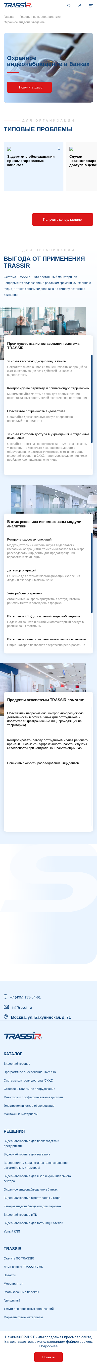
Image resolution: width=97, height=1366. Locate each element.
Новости (10, 1275)
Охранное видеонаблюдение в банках (30, 1189)
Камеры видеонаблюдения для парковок (32, 1206)
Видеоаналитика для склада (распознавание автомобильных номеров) (36, 1165)
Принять (48, 1357)
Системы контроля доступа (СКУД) (28, 1080)
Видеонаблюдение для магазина (27, 1154)
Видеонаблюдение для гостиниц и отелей (33, 1223)
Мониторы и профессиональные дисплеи (33, 1097)
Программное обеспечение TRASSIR (30, 1072)
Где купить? (12, 1300)
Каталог (13, 1054)
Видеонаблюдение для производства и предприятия (31, 1143)
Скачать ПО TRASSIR (19, 1258)
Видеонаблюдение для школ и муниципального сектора (37, 1178)
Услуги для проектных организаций (29, 1309)
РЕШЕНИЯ (14, 1131)
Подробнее (48, 1346)
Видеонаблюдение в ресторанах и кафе (32, 1198)
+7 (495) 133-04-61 (25, 997)
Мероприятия (13, 1283)
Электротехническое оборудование (29, 1105)
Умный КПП (12, 1231)
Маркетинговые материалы (23, 1317)
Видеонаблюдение (17, 1063)
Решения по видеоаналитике (40, 17)
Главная (9, 17)
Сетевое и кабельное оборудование (29, 1089)
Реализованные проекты (21, 1292)
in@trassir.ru (22, 1007)
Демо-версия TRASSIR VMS (23, 1267)
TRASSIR (13, 1249)
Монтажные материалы (21, 1114)
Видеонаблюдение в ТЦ (20, 1214)
